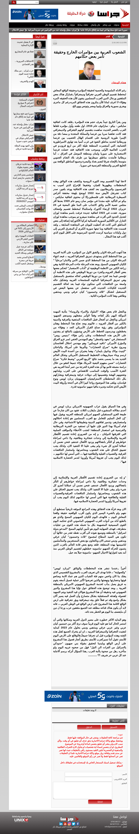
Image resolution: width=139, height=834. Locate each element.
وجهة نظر (49, 25)
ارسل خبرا (104, 2)
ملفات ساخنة (83, 25)
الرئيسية (125, 25)
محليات (116, 25)
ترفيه (94, 2)
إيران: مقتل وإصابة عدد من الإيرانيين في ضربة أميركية (69, 30)
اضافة (100, 802)
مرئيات (72, 25)
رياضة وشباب (61, 25)
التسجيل (113, 727)
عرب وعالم (107, 25)
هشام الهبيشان (118, 82)
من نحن (124, 2)
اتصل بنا (114, 2)
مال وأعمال (95, 25)
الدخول (89, 727)
